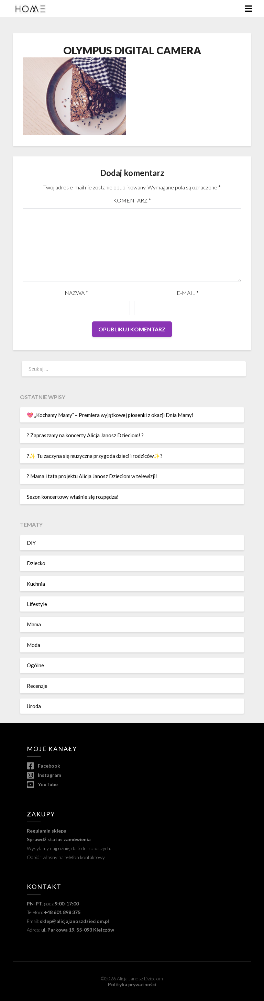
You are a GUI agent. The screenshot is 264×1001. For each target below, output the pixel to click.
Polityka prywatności (132, 984)
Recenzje (37, 686)
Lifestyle (37, 604)
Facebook (48, 766)
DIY (31, 543)
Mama (34, 624)
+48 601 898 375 (62, 912)
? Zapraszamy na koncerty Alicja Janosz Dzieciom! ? (85, 435)
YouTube (47, 784)
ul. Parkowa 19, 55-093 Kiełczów (77, 930)
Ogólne (35, 665)
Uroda (34, 706)
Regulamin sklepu (46, 831)
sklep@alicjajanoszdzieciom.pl (74, 921)
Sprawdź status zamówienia (59, 839)
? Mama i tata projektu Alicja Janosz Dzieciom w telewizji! (92, 476)
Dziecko (36, 563)
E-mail (188, 292)
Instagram (49, 775)
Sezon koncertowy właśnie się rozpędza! (73, 497)
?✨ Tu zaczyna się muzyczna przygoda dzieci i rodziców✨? (95, 456)
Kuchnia (36, 584)
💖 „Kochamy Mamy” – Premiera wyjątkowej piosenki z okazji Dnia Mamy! (110, 415)
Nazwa (76, 292)
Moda (33, 645)
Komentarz (132, 200)
